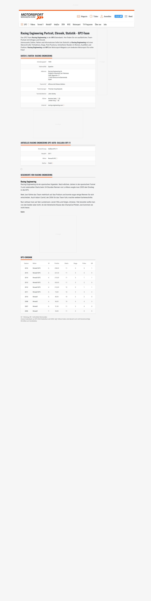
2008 (26, 301)
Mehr (23, 212)
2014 (26, 277)
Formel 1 (41, 24)
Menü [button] (131, 16)
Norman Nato (52, 98)
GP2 (25, 24)
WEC (68, 24)
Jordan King (52, 100)
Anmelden (107, 16)
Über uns (98, 24)
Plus (117, 16)
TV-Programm (88, 24)
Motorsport (77, 24)
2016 (26, 268)
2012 (26, 287)
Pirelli (50, 163)
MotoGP (49, 24)
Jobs (105, 24)
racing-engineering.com (55, 105)
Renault (35, 297)
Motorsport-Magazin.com (32, 16)
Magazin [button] (84, 16)
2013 (26, 282)
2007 (26, 306)
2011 (26, 292)
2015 (26, 273)
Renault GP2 (52, 158)
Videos (33, 24)
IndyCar (56, 24)
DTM (63, 24)
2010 (26, 297)
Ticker (96, 16)
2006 (26, 311)
